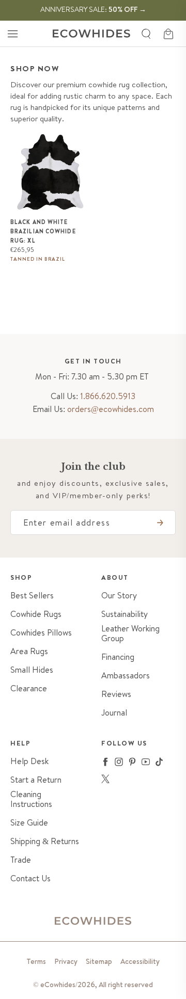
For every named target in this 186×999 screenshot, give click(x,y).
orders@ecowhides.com (110, 409)
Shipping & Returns (44, 841)
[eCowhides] (91, 33)
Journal (114, 713)
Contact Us (30, 878)
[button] (12, 33)
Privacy (66, 961)
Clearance (28, 688)
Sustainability (124, 614)
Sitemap (99, 961)
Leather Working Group (130, 633)
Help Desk (29, 761)
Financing (117, 657)
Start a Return (35, 780)
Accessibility (140, 961)
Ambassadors (125, 675)
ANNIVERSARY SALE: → (93, 9)
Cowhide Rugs (35, 614)
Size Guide (29, 823)
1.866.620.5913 (107, 396)
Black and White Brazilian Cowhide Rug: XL (43, 231)
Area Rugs (29, 651)
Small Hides (31, 670)
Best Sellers (32, 595)
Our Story (119, 595)
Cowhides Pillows (41, 633)
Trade (20, 860)
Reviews (116, 694)
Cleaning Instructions (31, 799)
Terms (36, 961)
